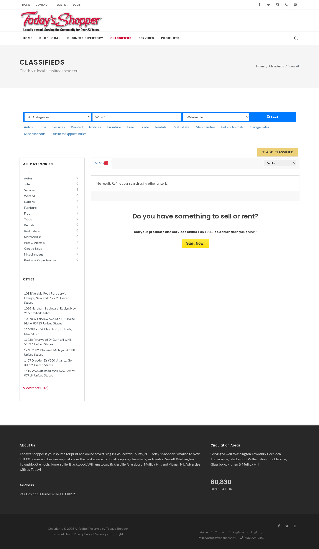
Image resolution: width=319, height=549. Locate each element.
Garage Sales (259, 127)
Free (130, 127)
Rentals (160, 127)
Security (101, 534)
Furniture (114, 127)
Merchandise (205, 127)
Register (61, 4)
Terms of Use (61, 534)
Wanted (77, 127)
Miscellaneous (34, 134)
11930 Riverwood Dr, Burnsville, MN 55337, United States (48, 342)
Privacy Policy (83, 534)
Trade (144, 127)
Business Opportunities (69, 134)
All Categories (38, 164)
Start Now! (195, 243)
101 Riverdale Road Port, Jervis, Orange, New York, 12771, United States (46, 298)
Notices (95, 127)
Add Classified (280, 152)
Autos (28, 127)
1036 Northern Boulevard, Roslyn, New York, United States (50, 310)
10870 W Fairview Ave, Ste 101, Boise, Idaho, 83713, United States (50, 321)
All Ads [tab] (101, 163)
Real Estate (181, 127)
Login (77, 4)
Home (26, 4)
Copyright (116, 534)
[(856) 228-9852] (286, 5)
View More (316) (35, 388)
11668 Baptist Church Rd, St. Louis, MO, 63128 (48, 331)
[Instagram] (277, 5)
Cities (29, 279)
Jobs (42, 127)
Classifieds (276, 66)
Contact (42, 4)
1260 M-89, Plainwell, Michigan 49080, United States (50, 352)
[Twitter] (268, 5)
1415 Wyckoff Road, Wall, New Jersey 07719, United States (49, 373)
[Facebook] (259, 5)
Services (59, 127)
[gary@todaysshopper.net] (295, 5)
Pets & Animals (232, 127)
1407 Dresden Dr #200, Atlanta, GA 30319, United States (48, 362)
